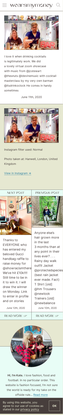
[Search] (58, 5)
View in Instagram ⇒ (17, 173)
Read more (40, 394)
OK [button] (54, 406)
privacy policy (29, 409)
